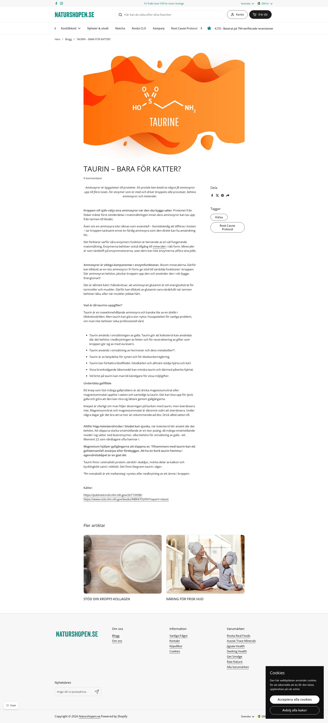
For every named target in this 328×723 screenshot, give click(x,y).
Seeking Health (237, 651)
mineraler (159, 246)
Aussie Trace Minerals (241, 641)
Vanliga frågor (178, 636)
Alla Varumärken (238, 667)
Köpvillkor (175, 646)
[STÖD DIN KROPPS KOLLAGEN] (123, 564)
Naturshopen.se (89, 716)
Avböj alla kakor (294, 710)
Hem (57, 39)
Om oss (117, 641)
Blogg (68, 39)
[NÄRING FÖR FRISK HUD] (205, 564)
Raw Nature (235, 662)
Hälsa (219, 217)
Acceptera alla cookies (295, 699)
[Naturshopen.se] (74, 15)
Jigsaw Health (236, 646)
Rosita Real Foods (238, 636)
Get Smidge (234, 656)
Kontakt (174, 641)
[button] (260, 14)
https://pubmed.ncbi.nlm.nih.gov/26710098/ (113, 495)
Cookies (174, 651)
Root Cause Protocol (227, 227)
